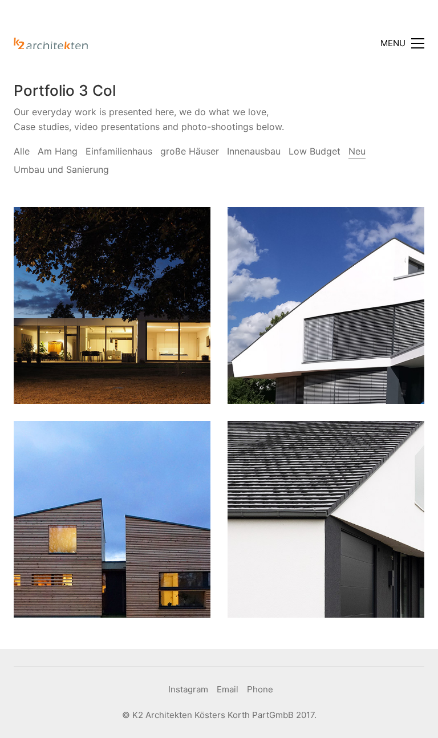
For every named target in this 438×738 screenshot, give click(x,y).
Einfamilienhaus (119, 151)
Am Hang (58, 151)
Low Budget (314, 151)
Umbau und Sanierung (61, 169)
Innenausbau (254, 151)
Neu (357, 151)
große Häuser (189, 151)
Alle (22, 151)
